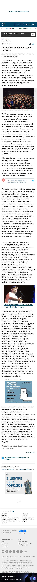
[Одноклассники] (14, 551)
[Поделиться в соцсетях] (33, 44)
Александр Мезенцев (8, 469)
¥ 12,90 (19, 28)
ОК (33, 34)
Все (13, 511)
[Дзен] (10, 551)
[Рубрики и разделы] (33, 24)
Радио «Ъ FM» (5, 39)
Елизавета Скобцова (25, 469)
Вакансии (4, 547)
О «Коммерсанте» (7, 539)
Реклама (4, 545)
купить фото (29, 110)
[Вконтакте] (6, 551)
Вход (27, 24)
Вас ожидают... (9, 576)
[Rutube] (17, 551)
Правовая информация (25, 543)
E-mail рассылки (23, 545)
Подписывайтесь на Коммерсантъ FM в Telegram (17, 458)
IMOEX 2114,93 (26, 28)
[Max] (21, 551)
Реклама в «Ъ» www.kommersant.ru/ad (18, 11)
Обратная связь (23, 541)
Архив (3, 541)
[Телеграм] (3, 551)
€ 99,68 (13, 28)
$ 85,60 (8, 28)
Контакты (5, 543)
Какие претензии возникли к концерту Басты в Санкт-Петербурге (18, 306)
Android (20, 539)
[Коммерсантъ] (3, 24)
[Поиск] (30, 24)
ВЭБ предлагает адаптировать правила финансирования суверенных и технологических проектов (11, 520)
